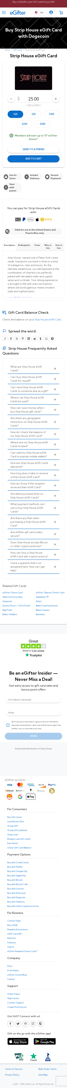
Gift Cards (17, 50)
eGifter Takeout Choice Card (50, 592)
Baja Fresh (7, 610)
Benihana (40, 614)
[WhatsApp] (46, 338)
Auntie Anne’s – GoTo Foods (16, 605)
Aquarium (7, 601)
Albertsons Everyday (12, 597)
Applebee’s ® (42, 597)
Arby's (39, 601)
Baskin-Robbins (9, 614)
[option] (15, 114)
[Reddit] (34, 338)
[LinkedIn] (28, 338)
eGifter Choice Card (12, 592)
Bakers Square (43, 610)
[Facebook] (10, 338)
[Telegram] (52, 338)
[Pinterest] (22, 338)
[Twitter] (16, 338)
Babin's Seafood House (47, 605)
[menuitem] (33, 369)
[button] (51, 12)
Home (7, 50)
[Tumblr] (40, 338)
